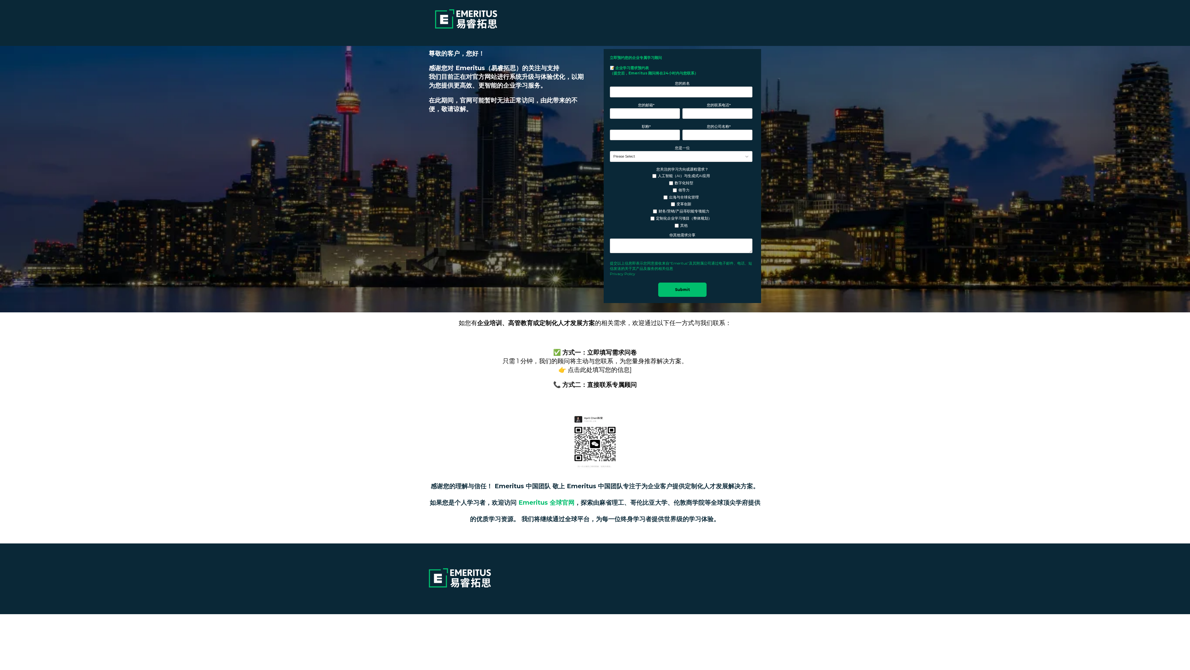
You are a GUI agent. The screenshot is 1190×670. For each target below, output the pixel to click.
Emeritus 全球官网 (546, 502)
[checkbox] (681, 201)
